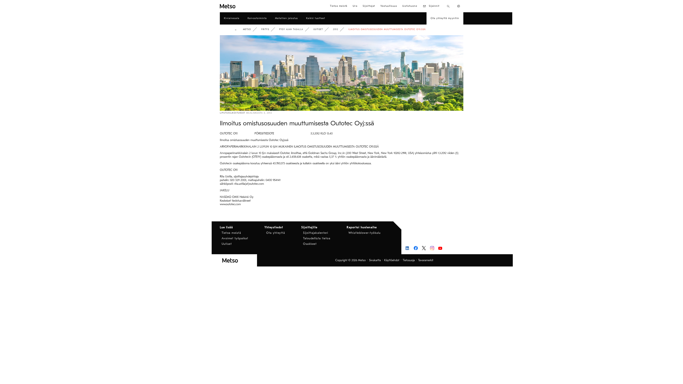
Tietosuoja (409, 260)
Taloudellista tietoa (316, 238)
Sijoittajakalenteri (315, 232)
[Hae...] (448, 6)
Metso (247, 29)
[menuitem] (338, 6)
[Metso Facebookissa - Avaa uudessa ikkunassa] (416, 248)
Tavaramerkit (425, 260)
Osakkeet (310, 244)
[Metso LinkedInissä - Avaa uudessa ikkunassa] (408, 248)
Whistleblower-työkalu (364, 232)
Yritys (265, 29)
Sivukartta (375, 260)
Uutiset (318, 29)
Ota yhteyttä (275, 232)
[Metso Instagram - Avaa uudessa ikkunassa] (432, 248)
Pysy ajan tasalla (291, 29)
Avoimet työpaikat (235, 238)
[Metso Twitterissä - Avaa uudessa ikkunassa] (424, 248)
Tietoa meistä (231, 232)
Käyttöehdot (391, 260)
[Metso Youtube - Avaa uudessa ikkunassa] (440, 248)
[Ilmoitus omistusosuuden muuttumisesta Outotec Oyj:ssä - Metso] (240, 6)
